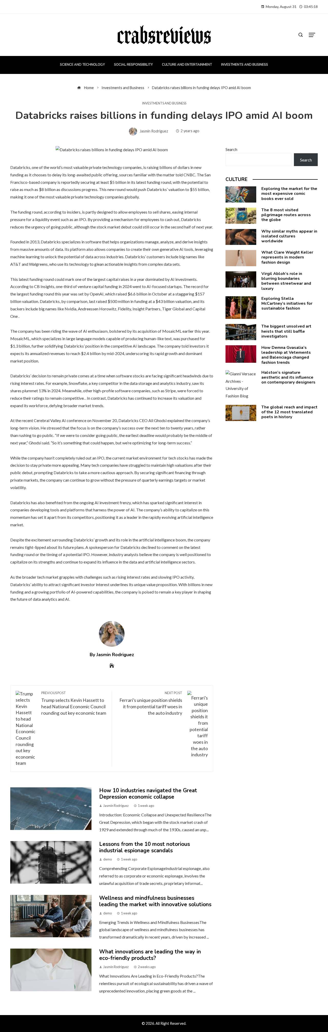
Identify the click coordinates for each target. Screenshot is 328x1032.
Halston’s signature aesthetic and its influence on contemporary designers (288, 377)
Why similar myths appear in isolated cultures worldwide (289, 236)
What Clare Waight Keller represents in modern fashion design (287, 257)
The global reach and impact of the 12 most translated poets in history (289, 412)
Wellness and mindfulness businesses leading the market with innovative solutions (155, 901)
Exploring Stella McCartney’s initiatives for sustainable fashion (286, 303)
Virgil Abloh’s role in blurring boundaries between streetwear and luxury (286, 281)
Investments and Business (164, 103)
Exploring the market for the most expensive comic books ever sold (289, 193)
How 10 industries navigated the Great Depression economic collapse (148, 793)
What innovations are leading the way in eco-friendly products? (150, 955)
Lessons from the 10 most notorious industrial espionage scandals (144, 847)
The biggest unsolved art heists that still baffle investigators (286, 331)
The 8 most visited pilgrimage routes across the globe (286, 215)
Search (231, 149)
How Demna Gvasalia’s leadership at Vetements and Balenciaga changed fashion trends (286, 355)
